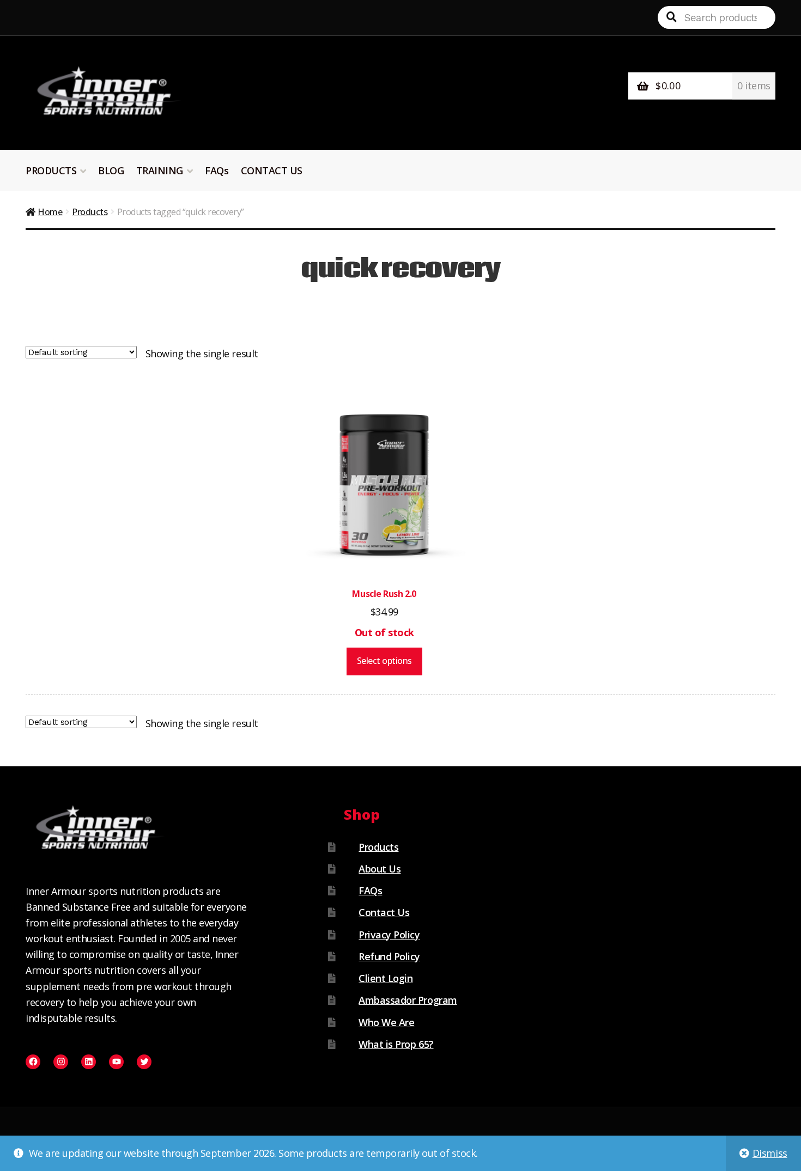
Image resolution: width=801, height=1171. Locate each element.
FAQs (216, 170)
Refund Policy (389, 956)
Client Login (385, 978)
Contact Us (384, 912)
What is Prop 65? (396, 1044)
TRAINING (159, 170)
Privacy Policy (389, 934)
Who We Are (386, 1022)
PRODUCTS (51, 170)
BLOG (111, 170)
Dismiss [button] (770, 1153)
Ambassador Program (408, 1000)
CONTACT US (271, 170)
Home (50, 212)
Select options (384, 661)
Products (89, 212)
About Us (379, 868)
